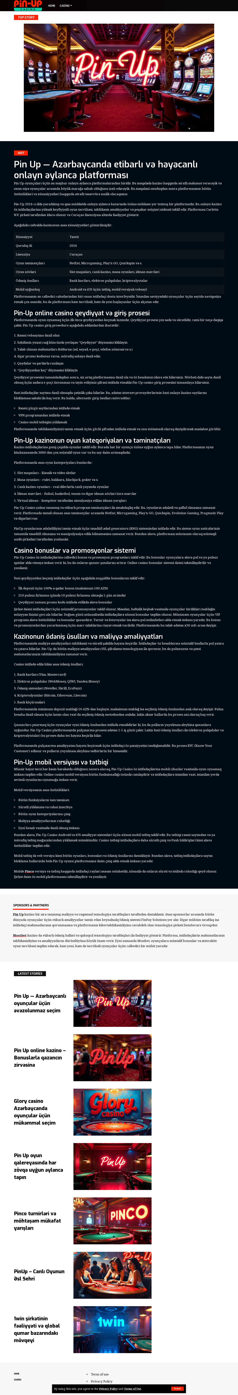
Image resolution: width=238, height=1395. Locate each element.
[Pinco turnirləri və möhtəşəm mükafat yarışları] (112, 1220)
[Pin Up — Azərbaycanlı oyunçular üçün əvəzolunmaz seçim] (112, 1003)
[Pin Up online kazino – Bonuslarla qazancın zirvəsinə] (112, 1057)
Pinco (29, 871)
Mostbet (20, 935)
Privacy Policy (108, 1389)
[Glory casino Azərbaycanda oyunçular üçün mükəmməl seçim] (112, 1112)
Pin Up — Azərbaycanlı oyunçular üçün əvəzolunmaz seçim (40, 1003)
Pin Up (18, 914)
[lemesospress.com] (28, 5)
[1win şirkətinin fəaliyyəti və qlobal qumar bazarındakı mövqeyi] (112, 1329)
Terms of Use (132, 1389)
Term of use (100, 1374)
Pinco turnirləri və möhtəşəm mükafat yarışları (37, 1220)
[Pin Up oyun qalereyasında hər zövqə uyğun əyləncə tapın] (112, 1166)
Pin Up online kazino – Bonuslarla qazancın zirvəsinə (40, 1057)
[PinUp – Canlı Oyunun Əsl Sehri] (112, 1275)
